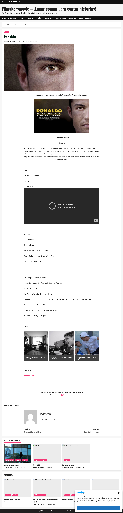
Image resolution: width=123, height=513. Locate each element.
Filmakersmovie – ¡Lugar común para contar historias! (49, 8)
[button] (119, 493)
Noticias (30, 18)
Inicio (4, 18)
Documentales (9, 460)
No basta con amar (68, 465)
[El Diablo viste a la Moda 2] (17, 488)
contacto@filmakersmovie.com (65, 395)
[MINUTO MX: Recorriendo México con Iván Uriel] (47, 488)
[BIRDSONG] (47, 453)
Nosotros (71, 18)
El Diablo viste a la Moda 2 (12, 499)
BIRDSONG (36, 465)
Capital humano (67, 499)
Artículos (22, 18)
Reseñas (38, 18)
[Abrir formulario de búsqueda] (120, 18)
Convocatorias (61, 18)
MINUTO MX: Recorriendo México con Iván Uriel (45, 500)
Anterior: (32, 430)
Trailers (6, 32)
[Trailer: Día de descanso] (17, 453)
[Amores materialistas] (105, 488)
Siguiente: (91, 430)
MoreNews (74, 511)
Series (43, 495)
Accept (98, 508)
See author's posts (49, 419)
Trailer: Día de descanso (11, 465)
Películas (11, 18)
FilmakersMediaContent (86, 18)
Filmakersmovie (10, 41)
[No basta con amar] (76, 453)
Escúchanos (48, 18)
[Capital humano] (76, 488)
